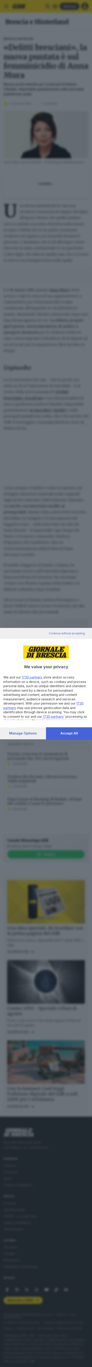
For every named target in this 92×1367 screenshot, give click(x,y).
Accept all (69, 733)
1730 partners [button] (32, 677)
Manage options (23, 733)
